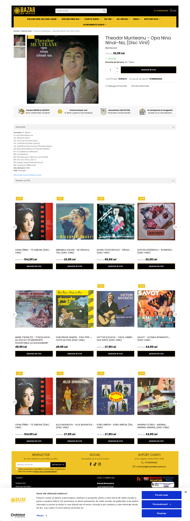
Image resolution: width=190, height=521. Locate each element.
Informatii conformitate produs (27, 175)
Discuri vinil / (27, 31)
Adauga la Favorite (117, 86)
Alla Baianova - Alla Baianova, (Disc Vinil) (74, 426)
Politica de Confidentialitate (45, 471)
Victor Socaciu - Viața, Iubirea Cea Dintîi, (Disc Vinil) (115, 339)
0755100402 (150, 462)
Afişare (40, 515)
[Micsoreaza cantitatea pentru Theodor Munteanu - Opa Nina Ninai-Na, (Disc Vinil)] (117, 71)
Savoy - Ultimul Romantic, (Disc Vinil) (153, 339)
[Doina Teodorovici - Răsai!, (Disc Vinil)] (115, 221)
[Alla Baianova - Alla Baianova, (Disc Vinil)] (75, 396)
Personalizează (160, 504)
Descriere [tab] (20, 126)
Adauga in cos (148, 70)
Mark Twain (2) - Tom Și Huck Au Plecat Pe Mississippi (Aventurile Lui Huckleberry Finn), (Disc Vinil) (32, 340)
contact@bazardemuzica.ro (151, 466)
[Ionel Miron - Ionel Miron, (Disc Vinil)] (115, 396)
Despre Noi (21, 483)
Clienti (19, 477)
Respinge (161, 513)
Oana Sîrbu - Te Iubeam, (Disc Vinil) (32, 251)
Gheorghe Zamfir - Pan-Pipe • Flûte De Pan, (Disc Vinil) (73, 339)
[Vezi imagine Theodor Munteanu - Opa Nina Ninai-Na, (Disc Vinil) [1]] (19, 52)
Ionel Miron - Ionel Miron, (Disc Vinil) (115, 426)
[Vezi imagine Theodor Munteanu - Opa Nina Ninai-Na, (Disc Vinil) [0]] (19, 40)
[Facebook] (90, 464)
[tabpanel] (62, 69)
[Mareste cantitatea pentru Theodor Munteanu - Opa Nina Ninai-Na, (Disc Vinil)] (117, 68)
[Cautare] (104, 11)
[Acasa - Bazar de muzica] (27, 10)
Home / (17, 31)
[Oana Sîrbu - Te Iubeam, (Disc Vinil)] (34, 221)
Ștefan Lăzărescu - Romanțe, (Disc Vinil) (154, 251)
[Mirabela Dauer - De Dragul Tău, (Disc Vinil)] (75, 221)
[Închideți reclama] (186, 492)
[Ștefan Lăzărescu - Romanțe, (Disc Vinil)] (156, 221)
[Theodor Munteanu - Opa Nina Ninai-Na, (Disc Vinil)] (62, 69)
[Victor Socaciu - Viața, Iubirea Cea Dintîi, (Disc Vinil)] (115, 309)
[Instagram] (99, 464)
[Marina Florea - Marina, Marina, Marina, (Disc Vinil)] (156, 396)
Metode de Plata (23, 486)
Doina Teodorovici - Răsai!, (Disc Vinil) (113, 251)
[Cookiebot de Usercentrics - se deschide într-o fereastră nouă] (18, 515)
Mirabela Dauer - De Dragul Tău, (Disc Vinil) (72, 251)
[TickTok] (95, 464)
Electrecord (111, 48)
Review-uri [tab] (23, 180)
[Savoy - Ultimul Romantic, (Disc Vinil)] (156, 309)
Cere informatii (141, 86)
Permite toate (161, 495)
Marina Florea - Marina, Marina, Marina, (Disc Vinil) (153, 426)
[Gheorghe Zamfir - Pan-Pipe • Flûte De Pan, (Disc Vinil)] (75, 309)
